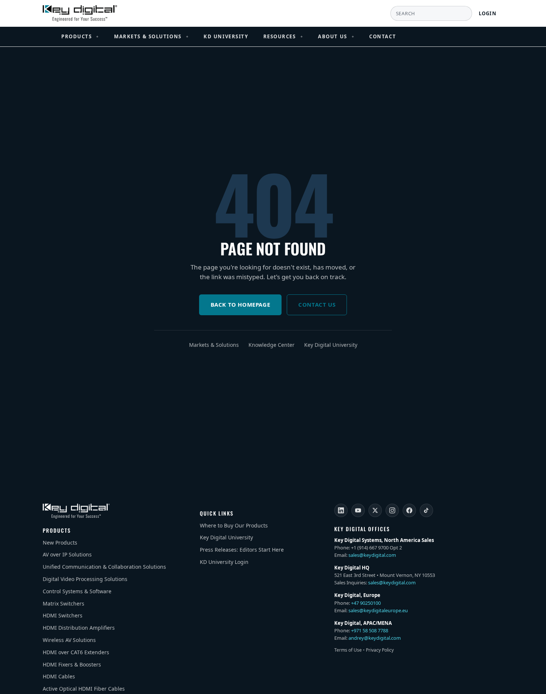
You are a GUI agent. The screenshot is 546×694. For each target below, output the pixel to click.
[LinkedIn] (341, 510)
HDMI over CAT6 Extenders (76, 652)
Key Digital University (330, 344)
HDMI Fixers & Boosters (72, 664)
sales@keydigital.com (372, 555)
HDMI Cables (59, 676)
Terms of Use (348, 650)
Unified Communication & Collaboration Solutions (104, 566)
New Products (60, 542)
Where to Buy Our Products (234, 525)
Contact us (316, 304)
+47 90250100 (366, 603)
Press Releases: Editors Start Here (242, 549)
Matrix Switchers (63, 603)
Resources (283, 36)
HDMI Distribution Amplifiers (79, 627)
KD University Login (224, 561)
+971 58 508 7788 (369, 630)
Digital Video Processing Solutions (85, 578)
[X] (375, 510)
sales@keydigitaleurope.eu (378, 610)
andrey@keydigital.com (374, 638)
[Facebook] (409, 510)
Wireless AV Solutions (69, 639)
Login (488, 13)
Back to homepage (240, 304)
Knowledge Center (271, 344)
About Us (336, 36)
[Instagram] (392, 510)
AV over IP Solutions (67, 554)
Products (80, 36)
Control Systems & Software (77, 591)
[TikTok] (426, 510)
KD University (226, 36)
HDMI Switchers (62, 615)
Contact (382, 36)
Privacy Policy (380, 650)
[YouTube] (358, 510)
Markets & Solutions (151, 36)
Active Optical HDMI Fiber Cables (84, 688)
